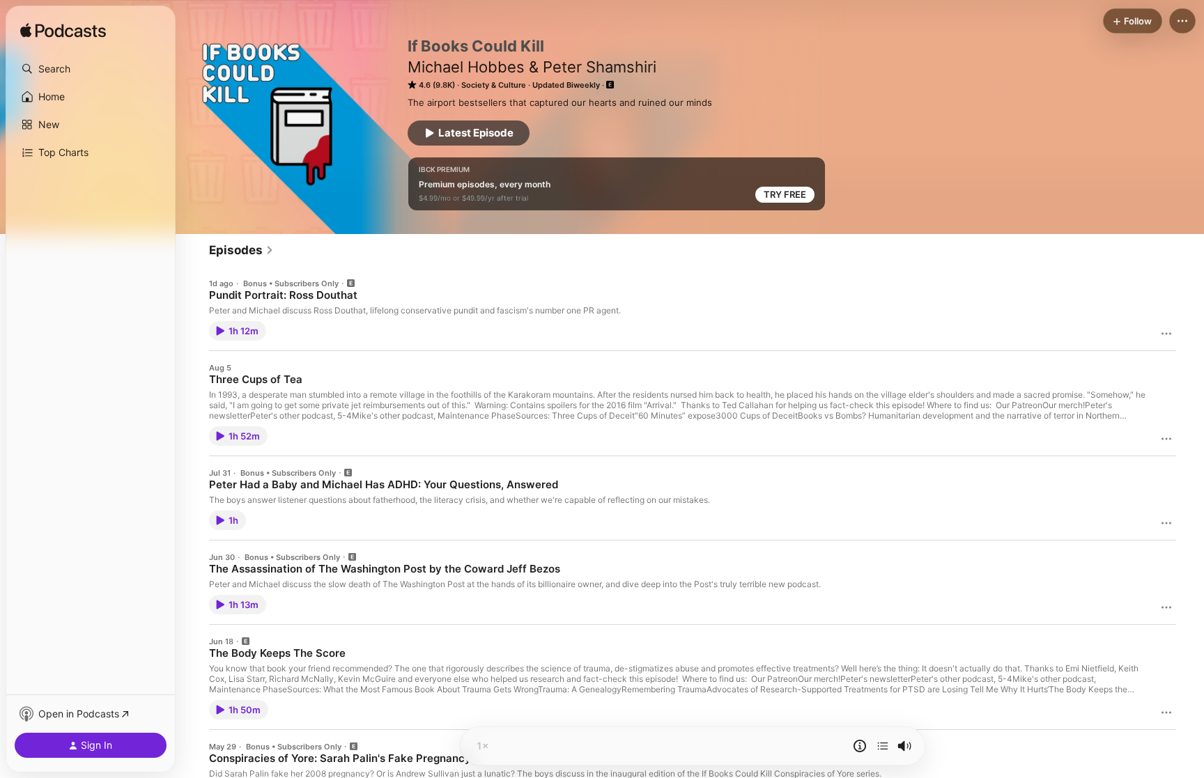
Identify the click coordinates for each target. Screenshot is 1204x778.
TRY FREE (785, 194)
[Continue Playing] (882, 746)
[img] (63, 31)
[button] (90, 69)
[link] (241, 250)
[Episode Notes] (859, 746)
